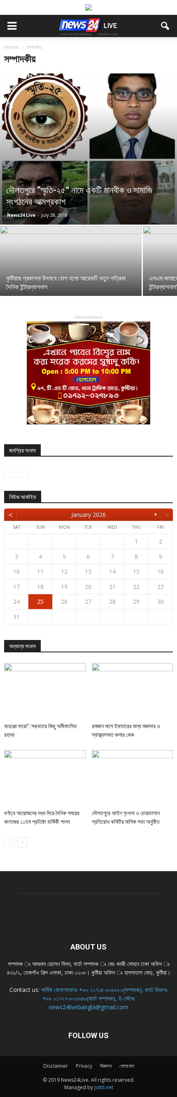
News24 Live (21, 215)
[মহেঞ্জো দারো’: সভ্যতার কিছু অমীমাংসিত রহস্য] (45, 691)
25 (40, 601)
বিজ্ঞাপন (106, 1065)
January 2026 (88, 514)
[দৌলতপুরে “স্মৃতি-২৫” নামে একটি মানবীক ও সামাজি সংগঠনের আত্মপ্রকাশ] (88, 148)
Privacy (84, 1065)
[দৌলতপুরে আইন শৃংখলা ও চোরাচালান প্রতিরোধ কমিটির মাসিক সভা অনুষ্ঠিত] (132, 778)
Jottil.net (103, 1087)
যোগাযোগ (126, 1065)
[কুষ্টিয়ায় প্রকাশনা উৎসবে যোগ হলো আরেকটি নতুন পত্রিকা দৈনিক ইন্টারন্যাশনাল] (71, 279)
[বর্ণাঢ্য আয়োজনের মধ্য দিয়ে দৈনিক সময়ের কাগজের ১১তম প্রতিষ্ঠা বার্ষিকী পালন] (45, 778)
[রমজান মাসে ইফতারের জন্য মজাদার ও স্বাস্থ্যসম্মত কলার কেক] (132, 691)
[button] (165, 26)
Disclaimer (55, 1065)
